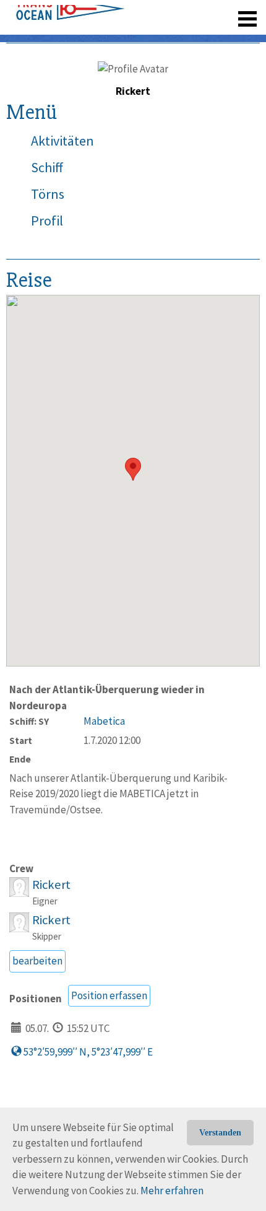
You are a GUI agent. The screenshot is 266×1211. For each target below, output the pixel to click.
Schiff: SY (29, 721)
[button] (133, 469)
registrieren (171, 12)
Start (20, 740)
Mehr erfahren (172, 1190)
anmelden (229, 12)
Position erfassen (109, 995)
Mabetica (104, 721)
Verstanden (220, 1132)
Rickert (51, 885)
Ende (20, 759)
